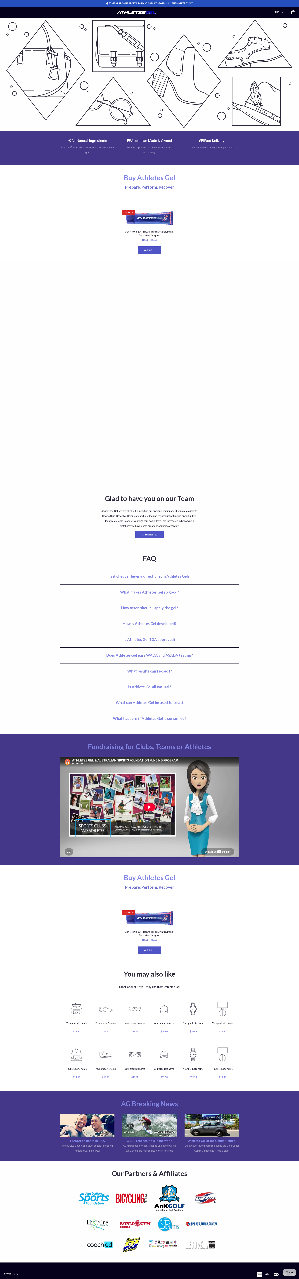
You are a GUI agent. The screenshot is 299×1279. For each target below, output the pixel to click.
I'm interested (149, 534)
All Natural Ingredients (89, 141)
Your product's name (76, 1023)
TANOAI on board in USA (87, 1141)
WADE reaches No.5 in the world (149, 1141)
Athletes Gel (11, 1274)
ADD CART (149, 250)
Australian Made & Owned (151, 141)
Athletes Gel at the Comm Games (211, 1141)
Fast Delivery (214, 141)
